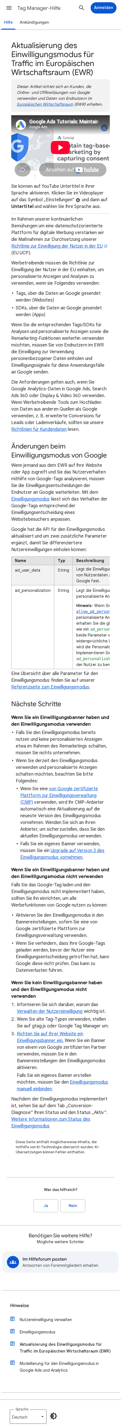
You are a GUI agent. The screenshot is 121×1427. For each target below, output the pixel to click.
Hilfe (8, 22)
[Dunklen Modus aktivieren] (53, 1416)
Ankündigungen (34, 22)
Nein (73, 1205)
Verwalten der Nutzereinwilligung (50, 1011)
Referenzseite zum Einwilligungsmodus (50, 687)
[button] (9, 8)
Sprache (21, 1409)
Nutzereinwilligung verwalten (46, 1319)
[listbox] (28, 1416)
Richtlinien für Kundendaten (39, 429)
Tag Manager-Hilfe (38, 8)
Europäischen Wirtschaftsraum (45, 104)
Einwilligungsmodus (30, 499)
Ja (46, 1205)
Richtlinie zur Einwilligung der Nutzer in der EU (57, 246)
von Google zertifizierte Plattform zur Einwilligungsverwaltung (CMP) (59, 795)
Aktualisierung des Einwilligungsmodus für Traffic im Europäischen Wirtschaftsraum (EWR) (65, 1348)
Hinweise (19, 1305)
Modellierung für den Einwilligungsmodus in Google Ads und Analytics (59, 1367)
